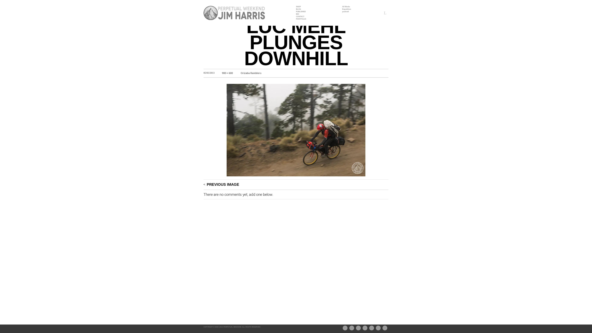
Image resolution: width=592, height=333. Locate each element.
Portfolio (301, 19)
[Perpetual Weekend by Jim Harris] (234, 13)
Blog (298, 9)
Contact (300, 16)
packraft (345, 11)
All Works (346, 7)
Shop (298, 7)
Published (301, 11)
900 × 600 (227, 73)
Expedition (346, 9)
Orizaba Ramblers (251, 73)
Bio (297, 14)
